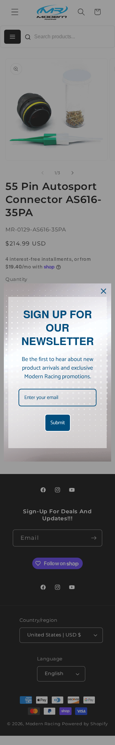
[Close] (103, 291)
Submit (57, 422)
